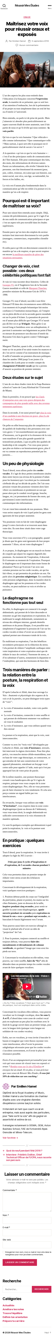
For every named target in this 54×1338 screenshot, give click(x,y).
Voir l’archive (10, 1137)
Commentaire (10, 1190)
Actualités (8, 1305)
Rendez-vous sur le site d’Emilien (26, 1066)
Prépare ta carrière (13, 1321)
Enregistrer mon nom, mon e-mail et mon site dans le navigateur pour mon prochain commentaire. (28, 1253)
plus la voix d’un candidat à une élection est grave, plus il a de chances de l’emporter (27, 416)
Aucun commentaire (28, 45)
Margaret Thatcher (37, 288)
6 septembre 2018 (40, 41)
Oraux (27, 17)
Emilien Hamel (19, 41)
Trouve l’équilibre (12, 1313)
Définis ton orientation (15, 1317)
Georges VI (8, 285)
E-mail (6, 1227)
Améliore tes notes (13, 1309)
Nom (6, 1215)
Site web (7, 1240)
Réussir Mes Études (27, 5)
